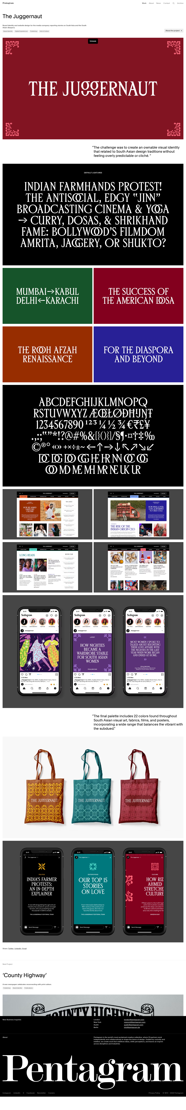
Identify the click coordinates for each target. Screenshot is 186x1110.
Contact (166, 3)
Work (144, 3)
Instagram (7, 1093)
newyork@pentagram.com (134, 1022)
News (158, 3)
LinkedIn (16, 1093)
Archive (180, 3)
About (151, 3)
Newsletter (41, 1093)
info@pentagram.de (132, 1027)
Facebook (31, 1093)
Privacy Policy (154, 1093)
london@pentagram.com (134, 1020)
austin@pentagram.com (133, 1025)
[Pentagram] (8, 3)
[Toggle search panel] (173, 3)
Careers (51, 1093)
